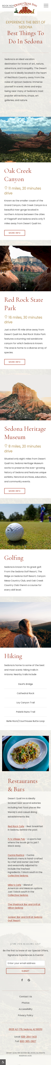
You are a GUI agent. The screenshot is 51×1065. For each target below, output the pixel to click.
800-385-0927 (28, 1041)
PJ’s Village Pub (16, 839)
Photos (25, 1002)
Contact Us (25, 996)
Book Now (8, 5)
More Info (15, 232)
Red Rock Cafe (16, 826)
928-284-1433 (29, 1036)
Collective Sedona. (18, 875)
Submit (25, 971)
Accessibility (25, 1009)
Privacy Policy (25, 1015)
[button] (46, 5)
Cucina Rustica (16, 855)
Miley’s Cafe (14, 885)
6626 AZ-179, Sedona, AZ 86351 (25, 1029)
